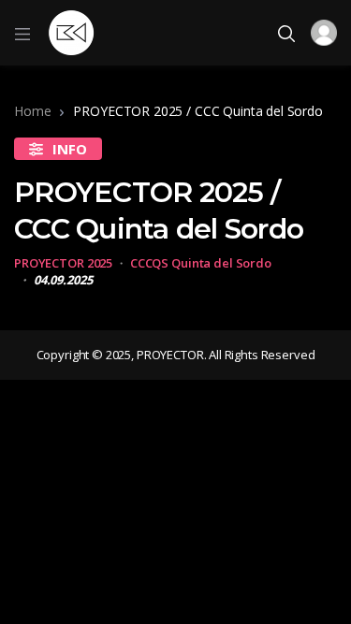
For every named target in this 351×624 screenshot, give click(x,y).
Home (32, 111)
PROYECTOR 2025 (63, 262)
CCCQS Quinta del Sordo (200, 262)
